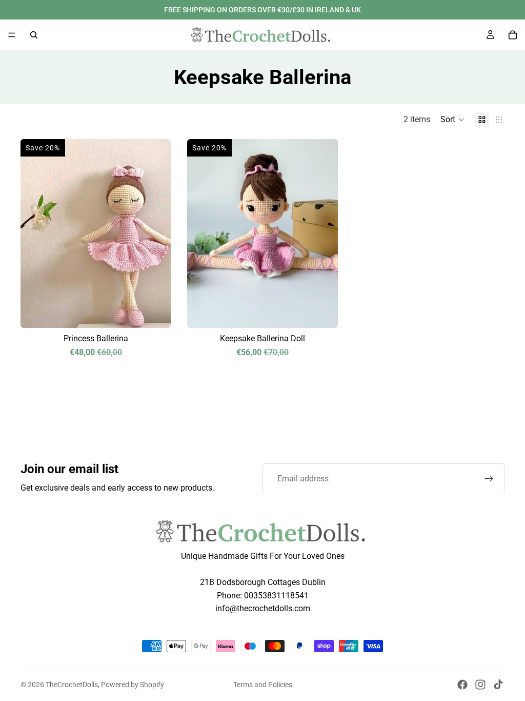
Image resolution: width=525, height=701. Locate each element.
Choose (330, 312)
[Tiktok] (498, 684)
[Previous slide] (36, 233)
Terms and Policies (262, 684)
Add (164, 312)
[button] (452, 119)
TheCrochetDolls (72, 684)
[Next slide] (155, 233)
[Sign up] (489, 479)
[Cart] (512, 35)
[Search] (34, 35)
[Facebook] (462, 684)
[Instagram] (480, 684)
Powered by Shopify (132, 684)
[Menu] (12, 35)
